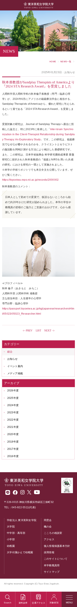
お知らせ (12, 358)
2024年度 (13, 405)
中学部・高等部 (16, 533)
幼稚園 (11, 546)
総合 (10, 351)
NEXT (47, 330)
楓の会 (48, 526)
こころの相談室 (53, 533)
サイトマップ (52, 572)
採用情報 (49, 552)
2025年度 (13, 397)
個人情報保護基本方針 (57, 546)
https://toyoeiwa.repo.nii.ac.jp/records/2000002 (30, 179)
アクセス (49, 539)
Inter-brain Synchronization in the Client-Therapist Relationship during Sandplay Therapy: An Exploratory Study (38, 134)
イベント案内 (15, 366)
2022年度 (13, 419)
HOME (52, 61)
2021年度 (13, 426)
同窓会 (48, 520)
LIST (38, 330)
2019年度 (13, 441)
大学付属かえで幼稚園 (20, 552)
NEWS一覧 (65, 61)
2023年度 (13, 412)
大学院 (11, 526)
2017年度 (13, 448)
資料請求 (23, 603)
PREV (29, 330)
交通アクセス (38, 603)
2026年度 (13, 390)
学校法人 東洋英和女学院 (21, 520)
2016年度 (13, 456)
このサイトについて (55, 559)
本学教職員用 (52, 565)
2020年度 (13, 434)
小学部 (11, 539)
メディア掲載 (15, 373)
